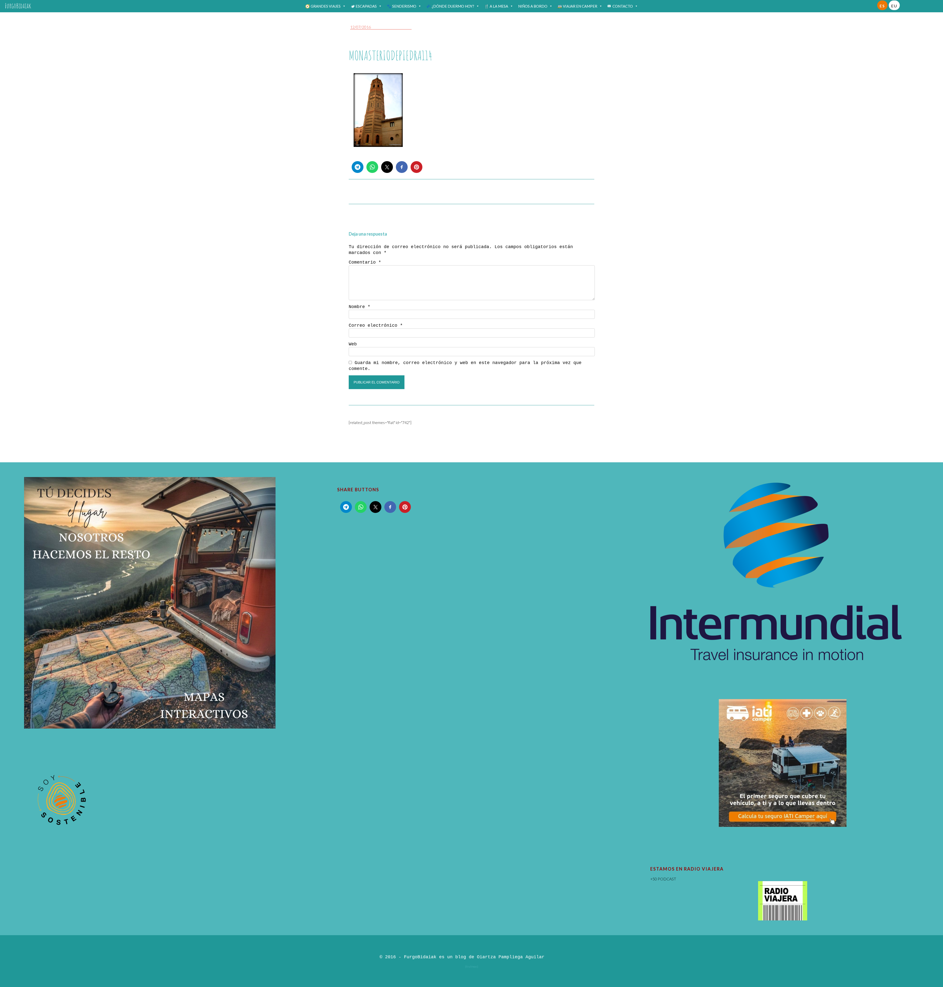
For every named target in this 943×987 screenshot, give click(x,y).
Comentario (365, 262)
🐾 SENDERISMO (401, 6)
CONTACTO (622, 6)
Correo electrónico (376, 325)
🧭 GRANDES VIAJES (323, 6)
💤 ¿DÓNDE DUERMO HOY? (450, 6)
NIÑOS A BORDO (532, 6)
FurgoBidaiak (18, 5)
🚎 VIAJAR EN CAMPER (577, 6)
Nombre (359, 306)
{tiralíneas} (471, 966)
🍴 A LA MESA (496, 6)
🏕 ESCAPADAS (364, 6)
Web (353, 344)
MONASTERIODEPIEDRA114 (390, 55)
